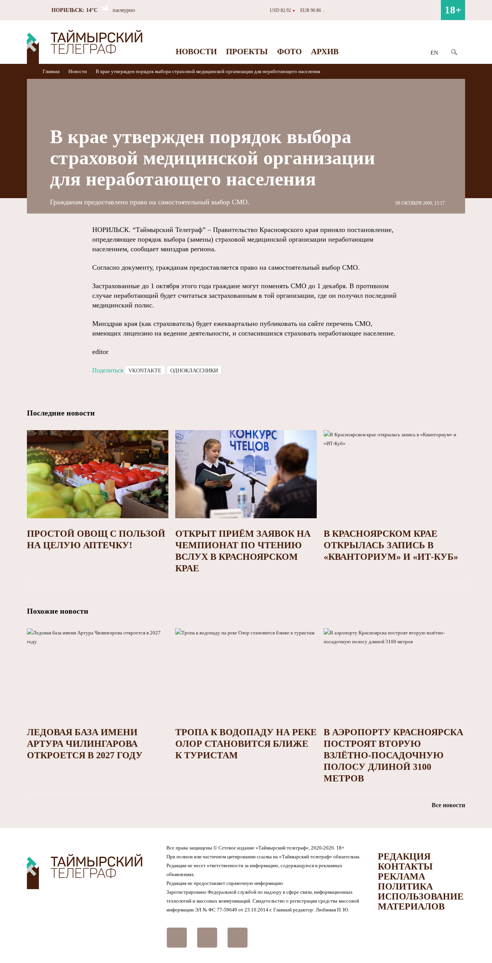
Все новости (448, 805)
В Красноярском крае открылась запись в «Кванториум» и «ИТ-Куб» (391, 545)
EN (434, 53)
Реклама (401, 876)
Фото (289, 51)
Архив (325, 51)
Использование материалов (421, 901)
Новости (196, 51)
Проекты (247, 51)
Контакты (405, 866)
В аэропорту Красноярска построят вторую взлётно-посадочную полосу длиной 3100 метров (393, 755)
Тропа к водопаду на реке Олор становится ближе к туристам (246, 743)
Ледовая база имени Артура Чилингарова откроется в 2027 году (85, 743)
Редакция (404, 856)
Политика (405, 886)
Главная (52, 71)
